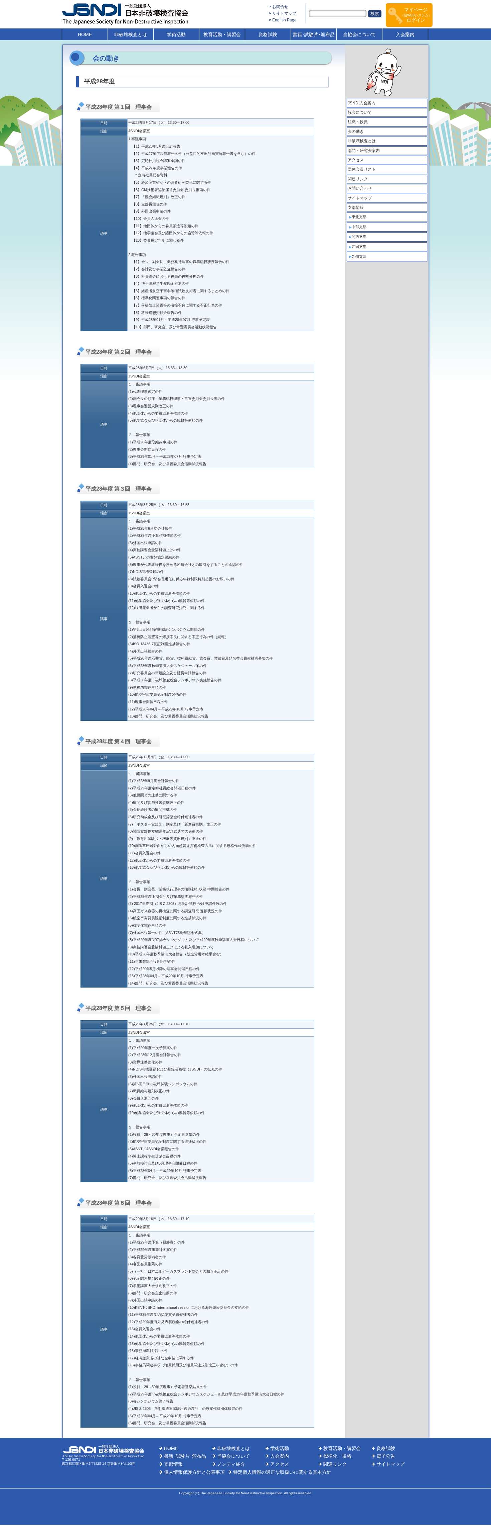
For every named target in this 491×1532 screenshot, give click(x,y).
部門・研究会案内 (364, 150)
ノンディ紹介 (231, 1464)
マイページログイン (416, 15)
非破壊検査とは (130, 34)
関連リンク (358, 179)
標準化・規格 (337, 1456)
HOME (85, 34)
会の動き (356, 131)
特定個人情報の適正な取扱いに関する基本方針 (282, 1472)
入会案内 (405, 34)
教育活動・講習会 (222, 34)
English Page (284, 20)
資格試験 (268, 34)
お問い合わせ (360, 188)
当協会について (359, 34)
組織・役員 (358, 121)
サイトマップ (284, 13)
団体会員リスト (362, 169)
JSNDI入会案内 (361, 103)
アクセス (356, 160)
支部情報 (356, 207)
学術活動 (176, 34)
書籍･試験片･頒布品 (314, 34)
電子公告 (385, 1456)
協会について (360, 112)
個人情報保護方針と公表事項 (194, 1472)
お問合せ (280, 6)
